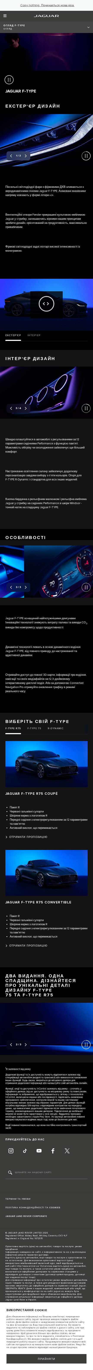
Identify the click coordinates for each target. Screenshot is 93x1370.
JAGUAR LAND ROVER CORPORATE (26, 1216)
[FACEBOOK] (53, 1151)
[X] (67, 1151)
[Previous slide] (11, 156)
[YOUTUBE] (39, 1151)
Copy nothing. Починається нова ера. (47, 5)
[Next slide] (25, 156)
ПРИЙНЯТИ (46, 1359)
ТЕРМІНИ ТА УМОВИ (17, 1199)
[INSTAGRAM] (10, 1151)
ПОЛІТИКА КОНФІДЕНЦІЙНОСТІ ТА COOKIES (32, 1207)
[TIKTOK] (24, 1151)
